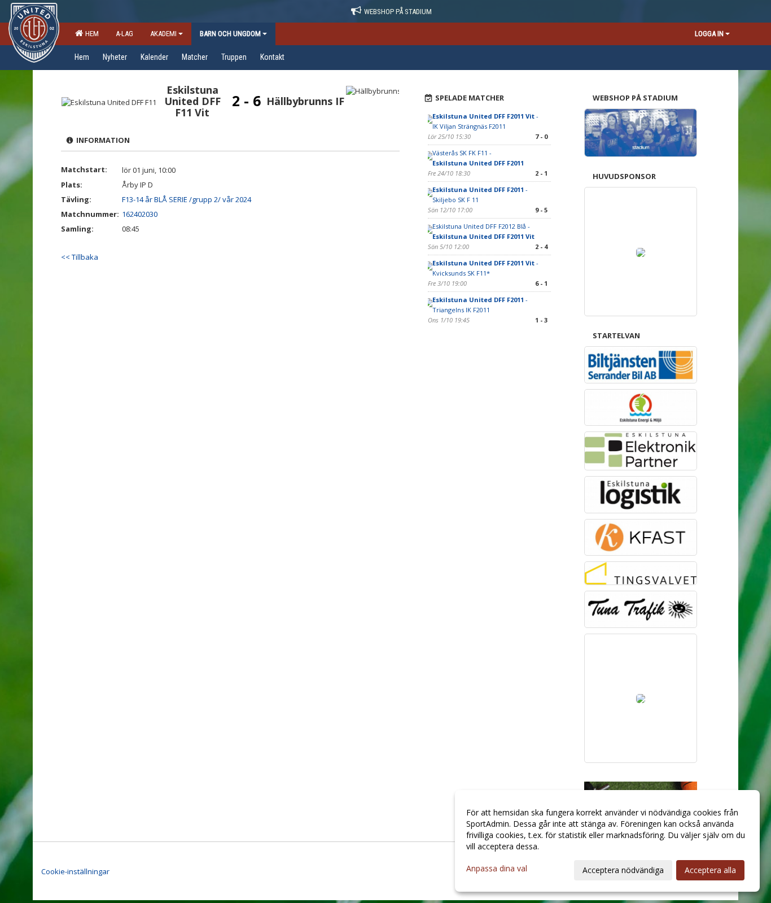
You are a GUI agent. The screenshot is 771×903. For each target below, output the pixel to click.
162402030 (139, 214)
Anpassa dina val (496, 868)
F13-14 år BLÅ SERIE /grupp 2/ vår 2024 (186, 199)
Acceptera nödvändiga (623, 870)
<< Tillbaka (79, 257)
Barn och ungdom (230, 33)
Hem (90, 33)
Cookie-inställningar (75, 871)
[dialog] (607, 841)
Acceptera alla (710, 870)
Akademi (163, 33)
